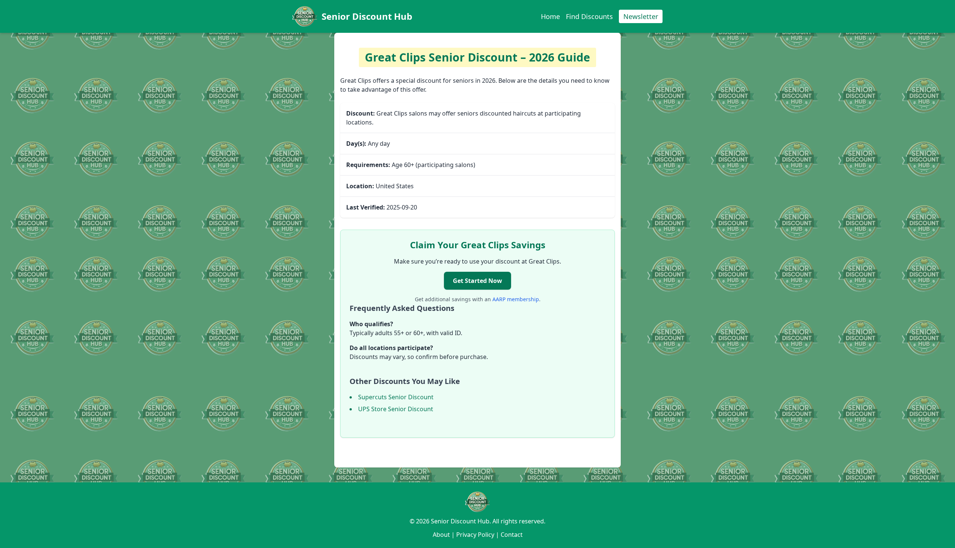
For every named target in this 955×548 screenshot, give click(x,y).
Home (550, 16)
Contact (512, 534)
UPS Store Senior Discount (395, 409)
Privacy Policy (475, 534)
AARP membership (515, 299)
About (441, 534)
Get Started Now (477, 281)
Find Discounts (589, 16)
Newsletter (640, 16)
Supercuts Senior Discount (395, 397)
